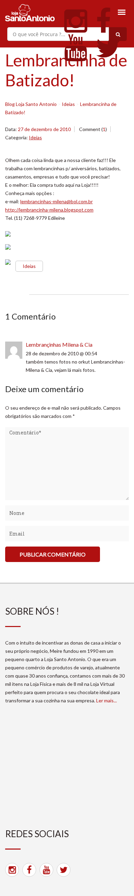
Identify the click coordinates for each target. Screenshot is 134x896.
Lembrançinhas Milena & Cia (59, 344)
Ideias (35, 137)
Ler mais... (106, 700)
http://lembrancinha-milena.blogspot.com (49, 210)
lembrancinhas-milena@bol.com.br (56, 201)
